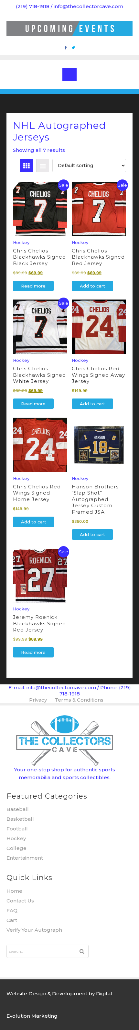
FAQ (11, 910)
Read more (33, 285)
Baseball (17, 809)
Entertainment (24, 858)
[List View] (42, 165)
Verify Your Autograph (34, 930)
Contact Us (20, 901)
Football (17, 829)
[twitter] (73, 47)
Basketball (20, 819)
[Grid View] (26, 165)
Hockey (16, 838)
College (16, 848)
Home (14, 891)
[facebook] (66, 47)
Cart (11, 920)
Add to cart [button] (92, 285)
